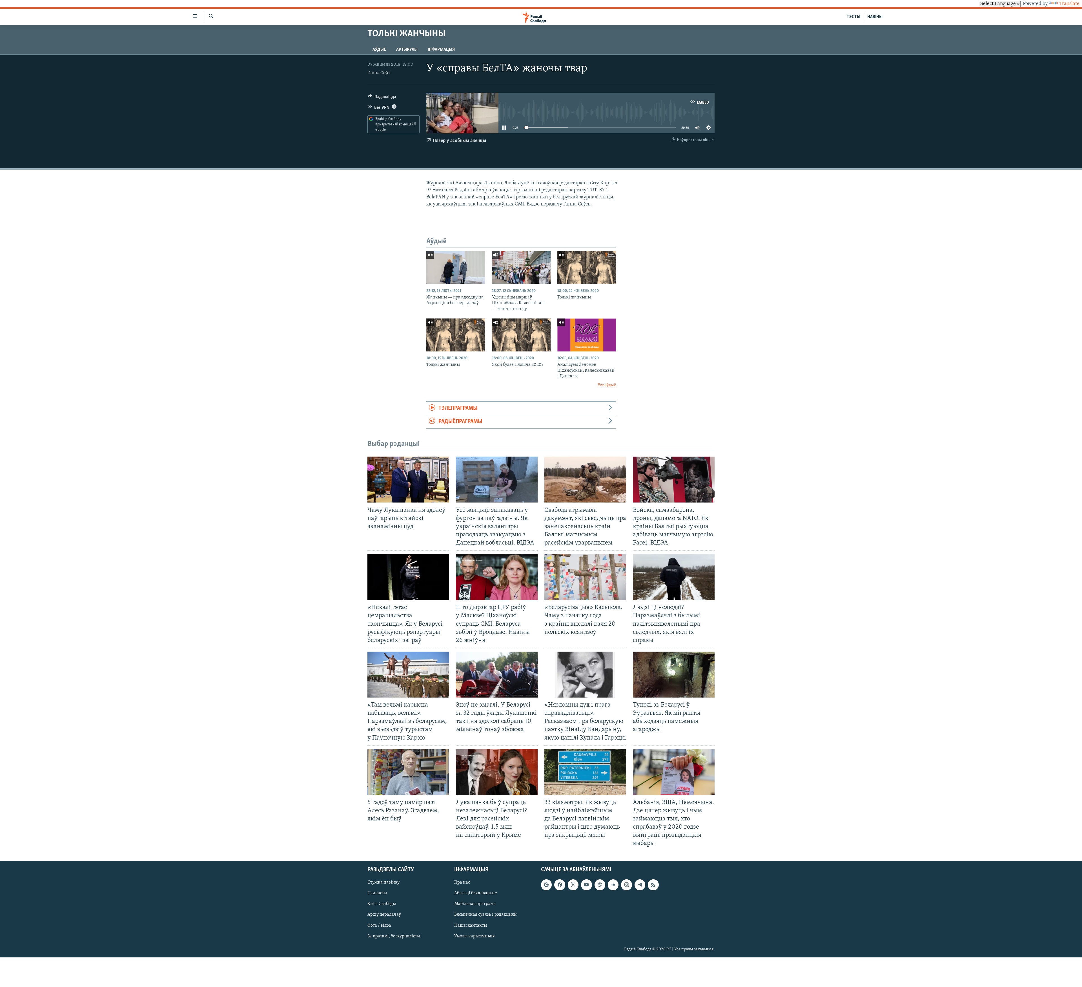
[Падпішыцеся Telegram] (640, 884)
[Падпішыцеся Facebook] (559, 884)
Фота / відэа (379, 925)
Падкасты (377, 893)
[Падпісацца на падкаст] (600, 884)
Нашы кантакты (470, 925)
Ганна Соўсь (379, 73)
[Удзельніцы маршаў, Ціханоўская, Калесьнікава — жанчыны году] (521, 267)
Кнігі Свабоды (381, 904)
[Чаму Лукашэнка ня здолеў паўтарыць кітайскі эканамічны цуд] (408, 480)
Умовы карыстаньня (474, 936)
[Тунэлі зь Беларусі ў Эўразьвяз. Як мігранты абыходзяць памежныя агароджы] (674, 675)
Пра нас (462, 882)
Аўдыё (379, 49)
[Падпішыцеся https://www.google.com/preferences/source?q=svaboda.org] (546, 884)
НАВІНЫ (875, 17)
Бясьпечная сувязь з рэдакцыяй (485, 914)
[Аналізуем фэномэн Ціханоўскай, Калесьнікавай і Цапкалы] (586, 334)
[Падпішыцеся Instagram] (626, 884)
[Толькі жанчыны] (586, 267)
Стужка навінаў (383, 882)
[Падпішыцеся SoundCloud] (613, 884)
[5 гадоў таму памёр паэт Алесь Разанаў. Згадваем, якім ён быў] (408, 772)
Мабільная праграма (475, 904)
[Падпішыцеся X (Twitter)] (573, 884)
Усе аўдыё (607, 385)
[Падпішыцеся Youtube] (586, 884)
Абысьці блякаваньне (475, 893)
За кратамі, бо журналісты (393, 936)
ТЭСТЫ (853, 17)
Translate (1069, 3)
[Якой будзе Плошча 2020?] (521, 334)
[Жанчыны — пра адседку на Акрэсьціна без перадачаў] (455, 267)
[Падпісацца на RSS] (653, 884)
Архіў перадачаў (384, 914)
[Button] (382, 98)
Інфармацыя (441, 49)
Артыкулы (407, 49)
